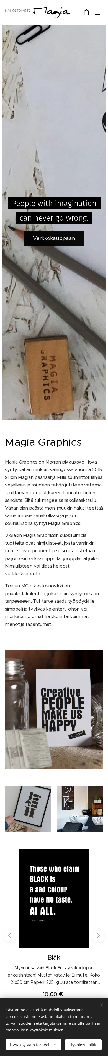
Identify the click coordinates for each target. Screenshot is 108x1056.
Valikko (97, 12)
